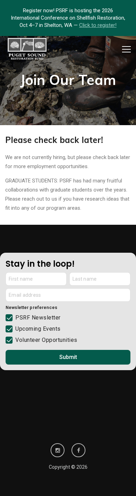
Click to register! (97, 25)
